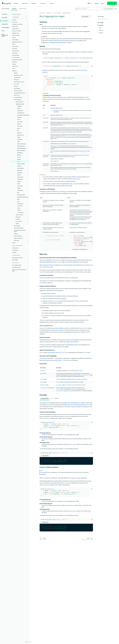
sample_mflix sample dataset (70, 402)
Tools (3, 30)
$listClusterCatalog (21, 143)
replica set (58, 110)
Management (5, 24)
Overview (14, 19)
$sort (18, 201)
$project (19, 166)
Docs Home (42, 12)
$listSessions (20, 152)
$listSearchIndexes (21, 150)
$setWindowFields (21, 194)
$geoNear (19, 132)
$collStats (19, 117)
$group (18, 137)
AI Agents (14, 252)
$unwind (19, 210)
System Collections (18, 236)
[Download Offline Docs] (26, 642)
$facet (18, 128)
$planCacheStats (21, 163)
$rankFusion (20, 172)
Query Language (57, 12)
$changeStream (20, 112)
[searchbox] (88, 8)
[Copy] (92, 58)
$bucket (19, 108)
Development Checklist (17, 59)
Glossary (16, 86)
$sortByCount (20, 203)
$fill (18, 130)
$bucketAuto (20, 110)
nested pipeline (66, 382)
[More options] (90, 16)
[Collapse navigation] (29, 642)
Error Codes (16, 84)
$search (19, 188)
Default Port (16, 79)
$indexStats (19, 139)
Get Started (112, 3)
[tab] (45, 398)
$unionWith (19, 205)
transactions (43, 370)
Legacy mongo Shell (18, 238)
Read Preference (73, 262)
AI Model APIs (15, 248)
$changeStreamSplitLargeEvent (23, 115)
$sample (19, 181)
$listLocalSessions (21, 146)
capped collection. (71, 181)
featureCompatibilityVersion (47, 262)
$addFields (19, 106)
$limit (18, 141)
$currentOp (19, 121)
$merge (19, 159)
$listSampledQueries (21, 148)
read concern (51, 352)
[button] (90, 3)
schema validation (59, 328)
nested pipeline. (84, 379)
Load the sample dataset (79, 404)
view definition (43, 373)
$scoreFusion (20, 185)
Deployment (4, 17)
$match (19, 157)
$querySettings (20, 168)
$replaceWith (20, 179)
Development (49, 12)
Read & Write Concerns (19, 81)
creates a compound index (71, 135)
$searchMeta (20, 190)
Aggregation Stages (66, 12)
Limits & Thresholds (18, 90)
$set (18, 192)
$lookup (19, 154)
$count (18, 119)
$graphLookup (20, 135)
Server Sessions (17, 225)
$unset (18, 208)
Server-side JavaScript (18, 228)
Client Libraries (5, 27)
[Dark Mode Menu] (116, 9)
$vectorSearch (20, 212)
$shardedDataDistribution (22, 197)
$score (18, 183)
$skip (18, 199)
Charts (13, 68)
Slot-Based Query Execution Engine (20, 231)
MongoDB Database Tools (19, 92)
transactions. (80, 370)
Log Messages (17, 88)
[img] (98, 19)
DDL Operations (17, 77)
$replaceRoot (20, 177)
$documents (20, 126)
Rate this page (101, 16)
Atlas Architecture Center (5, 35)
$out (18, 161)
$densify (19, 123)
